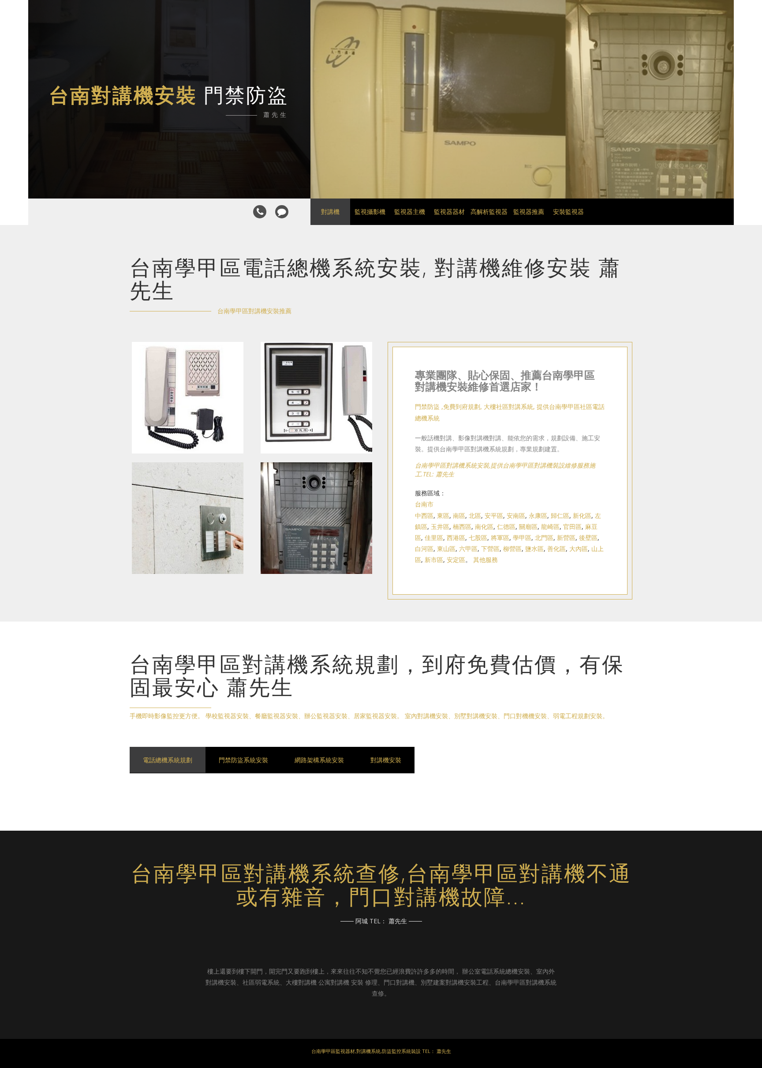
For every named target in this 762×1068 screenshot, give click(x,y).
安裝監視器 (568, 211)
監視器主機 (409, 211)
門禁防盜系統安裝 (243, 760)
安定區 (456, 559)
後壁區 (588, 537)
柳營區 (512, 548)
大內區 (578, 548)
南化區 (484, 526)
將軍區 (500, 537)
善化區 (556, 548)
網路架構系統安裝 (319, 760)
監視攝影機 (370, 211)
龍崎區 (550, 526)
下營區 (490, 548)
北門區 (544, 537)
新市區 (434, 559)
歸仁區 (560, 515)
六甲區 (468, 548)
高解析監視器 (489, 211)
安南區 (516, 515)
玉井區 (440, 526)
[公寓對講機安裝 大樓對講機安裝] (316, 457)
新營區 (566, 537)
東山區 (446, 548)
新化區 (582, 515)
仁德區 (506, 526)
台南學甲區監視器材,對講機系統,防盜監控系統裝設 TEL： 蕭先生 (381, 1051)
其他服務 (485, 559)
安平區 (494, 515)
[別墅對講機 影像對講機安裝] (187, 578)
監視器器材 (449, 211)
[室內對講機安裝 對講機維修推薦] (187, 457)
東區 (443, 515)
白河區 (424, 548)
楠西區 (462, 526)
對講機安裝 (385, 760)
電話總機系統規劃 (167, 760)
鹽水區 (534, 548)
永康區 (538, 515)
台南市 (424, 504)
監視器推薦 (528, 211)
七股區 (478, 537)
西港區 (456, 537)
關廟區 (528, 526)
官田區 (572, 526)
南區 (459, 515)
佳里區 (434, 537)
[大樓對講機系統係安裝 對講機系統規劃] (316, 578)
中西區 (424, 515)
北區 (475, 515)
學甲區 (522, 537)
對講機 (330, 211)
